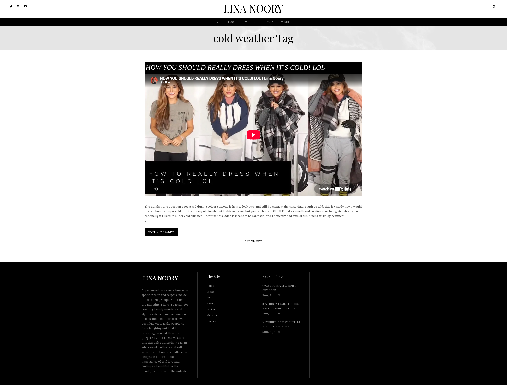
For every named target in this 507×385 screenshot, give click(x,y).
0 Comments (254, 241)
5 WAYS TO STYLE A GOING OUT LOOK (279, 288)
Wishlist (212, 309)
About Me (213, 315)
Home (210, 285)
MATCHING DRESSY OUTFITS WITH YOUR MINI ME (281, 324)
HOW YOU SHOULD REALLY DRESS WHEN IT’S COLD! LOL (235, 67)
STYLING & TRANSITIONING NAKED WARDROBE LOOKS (280, 306)
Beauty (211, 303)
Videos (211, 297)
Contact (211, 321)
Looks (210, 291)
